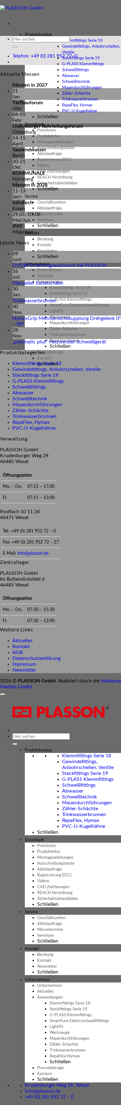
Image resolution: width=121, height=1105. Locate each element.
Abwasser (23, 392)
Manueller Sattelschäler (38, 283)
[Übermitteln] (14, 47)
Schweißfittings (29, 387)
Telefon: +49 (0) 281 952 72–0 (44, 56)
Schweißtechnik (29, 398)
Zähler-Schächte (30, 410)
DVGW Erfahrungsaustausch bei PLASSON (59, 265)
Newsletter (24, 670)
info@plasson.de (32, 553)
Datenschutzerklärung (36, 658)
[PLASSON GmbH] (21, 8)
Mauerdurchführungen (37, 404)
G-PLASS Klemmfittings (38, 381)
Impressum (24, 664)
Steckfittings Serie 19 (35, 375)
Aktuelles (22, 640)
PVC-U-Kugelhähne (79, 111)
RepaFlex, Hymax (31, 422)
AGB (17, 652)
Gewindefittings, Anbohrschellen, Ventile (91, 49)
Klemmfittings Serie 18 (36, 363)
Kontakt (21, 646)
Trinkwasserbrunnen (34, 300)
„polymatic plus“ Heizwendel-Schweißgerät (59, 341)
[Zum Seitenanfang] (2, 694)
